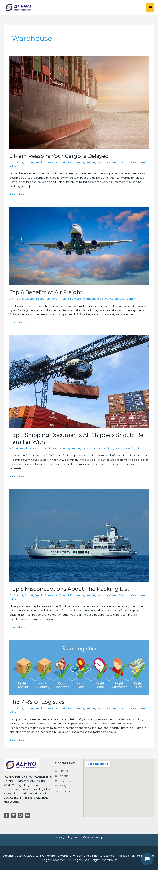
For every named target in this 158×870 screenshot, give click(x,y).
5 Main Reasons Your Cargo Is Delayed (59, 156)
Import (90, 162)
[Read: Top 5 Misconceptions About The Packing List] (78, 535)
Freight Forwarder (46, 162)
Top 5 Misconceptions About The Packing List (69, 589)
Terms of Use (82, 837)
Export (28, 162)
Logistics (102, 162)
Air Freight (16, 162)
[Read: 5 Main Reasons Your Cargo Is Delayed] (78, 102)
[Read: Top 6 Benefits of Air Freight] (78, 245)
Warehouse (137, 162)
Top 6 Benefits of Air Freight (45, 292)
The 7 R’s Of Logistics (36, 702)
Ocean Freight (118, 162)
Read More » (18, 194)
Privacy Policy (63, 837)
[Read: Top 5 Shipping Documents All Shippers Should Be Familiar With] (78, 381)
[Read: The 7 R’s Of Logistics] (78, 666)
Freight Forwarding (72, 162)
